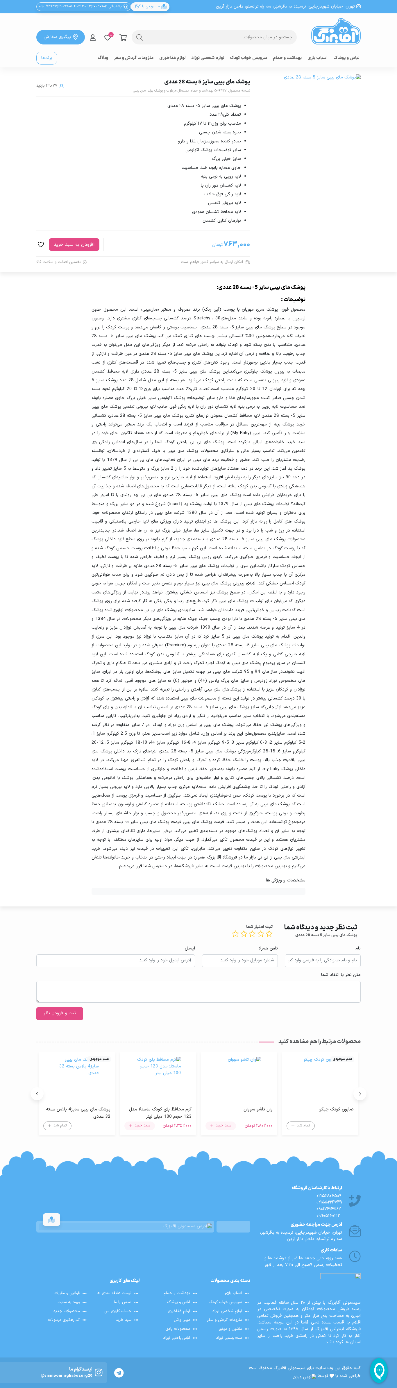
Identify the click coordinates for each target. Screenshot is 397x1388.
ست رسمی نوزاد (229, 1338)
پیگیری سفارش (57, 37)
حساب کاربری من (117, 1311)
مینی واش (182, 1320)
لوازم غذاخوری (172, 58)
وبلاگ (103, 58)
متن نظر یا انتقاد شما (341, 975)
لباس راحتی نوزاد (176, 1338)
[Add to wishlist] (41, 244)
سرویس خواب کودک (248, 58)
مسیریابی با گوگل (147, 6)
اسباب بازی (317, 58)
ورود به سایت (69, 1302)
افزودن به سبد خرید (74, 244)
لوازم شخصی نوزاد (207, 58)
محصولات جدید (66, 1311)
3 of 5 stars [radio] (252, 933)
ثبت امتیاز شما (259, 927)
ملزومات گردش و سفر (133, 58)
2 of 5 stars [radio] (260, 933)
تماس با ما (122, 1302)
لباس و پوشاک (346, 58)
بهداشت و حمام (287, 58)
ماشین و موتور (230, 1329)
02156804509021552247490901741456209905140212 (329, 1206)
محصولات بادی (177, 1329)
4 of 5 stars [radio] (243, 933)
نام (358, 948)
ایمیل (190, 948)
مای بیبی (139, 90)
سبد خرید (123, 1320)
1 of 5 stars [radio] (269, 933)
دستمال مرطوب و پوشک (171, 90)
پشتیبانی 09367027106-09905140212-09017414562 (81, 6)
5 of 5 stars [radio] (235, 933)
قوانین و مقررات (67, 1293)
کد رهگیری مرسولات (64, 1320)
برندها (46, 58)
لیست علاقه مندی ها (114, 1293)
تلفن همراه (268, 948)
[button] (359, 1093)
